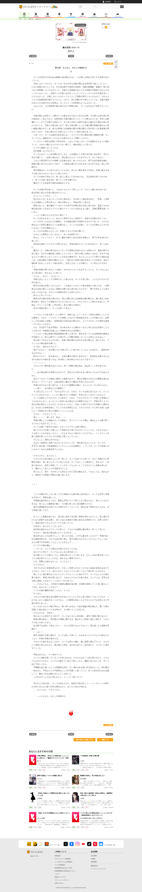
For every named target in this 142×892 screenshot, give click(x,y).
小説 (25, 19)
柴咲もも (71, 51)
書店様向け (94, 866)
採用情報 (94, 862)
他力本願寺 (83, 778)
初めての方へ (34, 856)
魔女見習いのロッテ (41, 19)
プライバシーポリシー (62, 880)
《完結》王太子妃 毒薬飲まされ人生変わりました (53, 813)
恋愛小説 (30, 19)
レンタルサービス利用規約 (63, 862)
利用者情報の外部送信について (65, 871)
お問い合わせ (59, 883)
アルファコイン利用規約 (63, 859)
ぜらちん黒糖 (41, 818)
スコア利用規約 (60, 865)
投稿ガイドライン (60, 877)
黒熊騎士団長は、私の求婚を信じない (92, 775)
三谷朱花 (39, 798)
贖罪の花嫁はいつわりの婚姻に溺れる (49, 775)
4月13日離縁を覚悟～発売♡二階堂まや (91, 818)
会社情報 (94, 856)
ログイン (119, 1)
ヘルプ (57, 874)
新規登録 (108, 1)
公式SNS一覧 (110, 845)
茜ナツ (39, 761)
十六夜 (82, 761)
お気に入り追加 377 (85, 739)
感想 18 (105, 739)
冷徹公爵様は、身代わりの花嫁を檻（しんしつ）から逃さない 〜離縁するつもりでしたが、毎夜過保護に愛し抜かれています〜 (53, 758)
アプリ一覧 (55, 845)
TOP (20, 19)
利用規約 (58, 856)
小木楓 (82, 798)
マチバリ (39, 778)
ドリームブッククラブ (98, 869)
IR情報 (93, 859)
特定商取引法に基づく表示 (63, 868)
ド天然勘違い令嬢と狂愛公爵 (89, 756)
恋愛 (31, 770)
